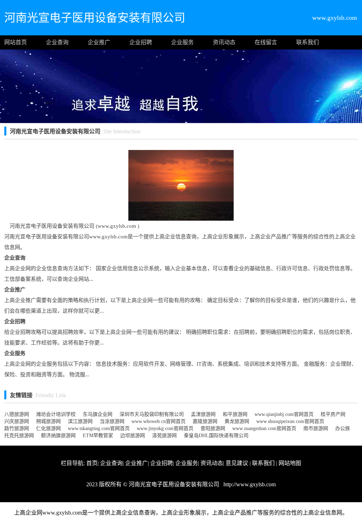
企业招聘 (140, 42)
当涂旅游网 (112, 421)
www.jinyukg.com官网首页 (165, 428)
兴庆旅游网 (16, 421)
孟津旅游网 (203, 414)
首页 (92, 463)
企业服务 (182, 42)
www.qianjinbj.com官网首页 (284, 414)
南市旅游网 (315, 428)
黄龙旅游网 (236, 421)
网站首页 (15, 42)
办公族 (342, 428)
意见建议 (237, 463)
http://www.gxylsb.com (249, 484)
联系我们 (307, 42)
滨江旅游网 (80, 421)
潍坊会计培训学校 (56, 414)
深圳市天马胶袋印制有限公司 (151, 414)
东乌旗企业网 (97, 414)
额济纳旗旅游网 (58, 435)
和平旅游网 (235, 414)
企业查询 (57, 42)
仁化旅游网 (48, 428)
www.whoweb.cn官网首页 (159, 421)
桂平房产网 (333, 414)
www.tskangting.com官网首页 (99, 428)
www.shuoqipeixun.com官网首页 (290, 421)
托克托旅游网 (19, 435)
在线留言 (266, 42)
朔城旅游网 (48, 421)
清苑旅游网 (164, 435)
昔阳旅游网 (212, 428)
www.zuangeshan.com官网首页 (264, 428)
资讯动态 (224, 42)
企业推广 (99, 42)
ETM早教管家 (98, 435)
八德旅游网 (16, 414)
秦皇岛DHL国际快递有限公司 (216, 435)
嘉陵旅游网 (205, 421)
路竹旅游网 (16, 428)
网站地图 (290, 463)
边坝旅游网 (132, 435)
